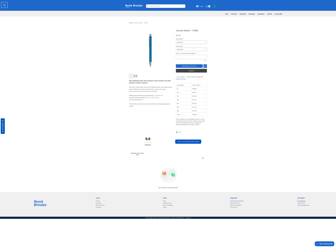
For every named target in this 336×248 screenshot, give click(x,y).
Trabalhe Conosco (167, 203)
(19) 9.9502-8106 (301, 201)
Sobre (164, 201)
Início (131, 23)
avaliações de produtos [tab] (137, 153)
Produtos (98, 201)
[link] (181, 77)
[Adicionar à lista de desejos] (205, 66)
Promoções (98, 203)
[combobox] (191, 42)
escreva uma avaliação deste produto (188, 141)
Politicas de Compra (235, 203)
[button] (234, 14)
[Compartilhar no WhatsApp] (180, 132)
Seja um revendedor (168, 205)
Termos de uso (233, 207)
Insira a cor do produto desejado (186, 53)
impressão (179, 46)
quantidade (180, 39)
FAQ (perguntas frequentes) (237, 201)
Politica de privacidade (235, 205)
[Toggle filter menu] (203, 158)
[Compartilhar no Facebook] (177, 132)
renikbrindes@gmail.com (303, 205)
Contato (165, 207)
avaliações (3, 126)
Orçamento (98, 207)
